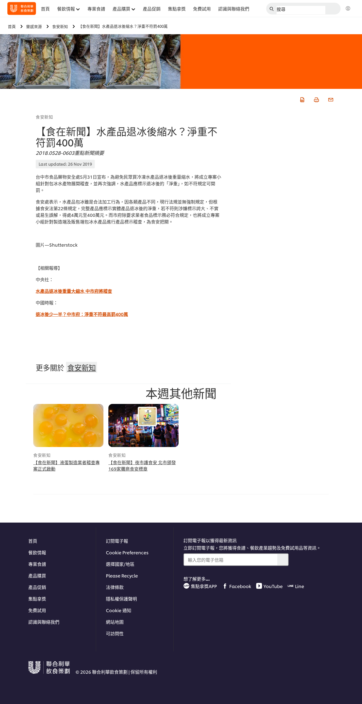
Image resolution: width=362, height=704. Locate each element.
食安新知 (44, 117)
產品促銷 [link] (152, 8)
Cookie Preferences (127, 552)
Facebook (240, 586)
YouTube (273, 586)
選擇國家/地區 (120, 564)
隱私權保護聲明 (121, 598)
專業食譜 (37, 564)
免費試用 (37, 610)
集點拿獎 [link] (177, 8)
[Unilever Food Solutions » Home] (21, 8)
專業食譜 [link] (96, 8)
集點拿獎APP (204, 586)
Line (299, 586)
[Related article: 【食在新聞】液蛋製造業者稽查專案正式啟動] (68, 425)
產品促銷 (37, 587)
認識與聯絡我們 (43, 622)
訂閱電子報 (117, 541)
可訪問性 (115, 633)
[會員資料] (348, 8)
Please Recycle (122, 575)
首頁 (32, 541)
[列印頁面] (316, 99)
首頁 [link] (45, 8)
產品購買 (37, 575)
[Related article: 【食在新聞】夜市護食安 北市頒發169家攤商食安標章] (143, 425)
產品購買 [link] (121, 8)
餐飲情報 (37, 552)
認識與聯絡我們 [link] (233, 8)
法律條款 (115, 587)
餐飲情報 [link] (66, 8)
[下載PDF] (301, 99)
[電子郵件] (330, 99)
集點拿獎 (37, 598)
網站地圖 (115, 622)
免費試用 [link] (202, 8)
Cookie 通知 (118, 610)
